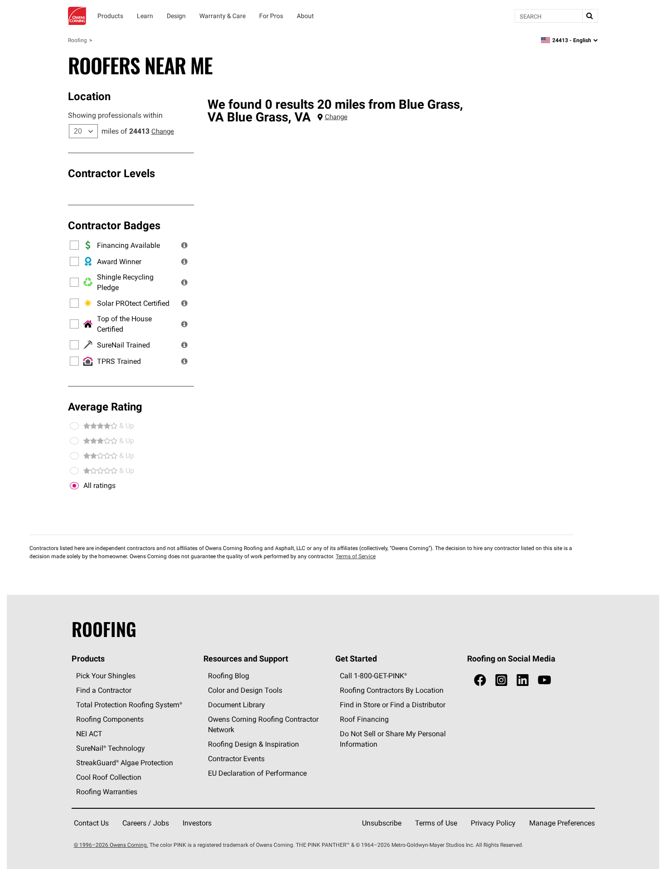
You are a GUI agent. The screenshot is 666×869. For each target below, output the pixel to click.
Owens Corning (77, 16)
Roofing (77, 40)
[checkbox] (74, 486)
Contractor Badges (114, 225)
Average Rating (105, 406)
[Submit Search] (590, 16)
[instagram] (501, 680)
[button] (184, 245)
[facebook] (480, 680)
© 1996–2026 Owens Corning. (111, 844)
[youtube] (544, 680)
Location (89, 96)
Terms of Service (356, 556)
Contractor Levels (111, 173)
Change (162, 131)
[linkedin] (522, 680)
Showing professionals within (115, 115)
